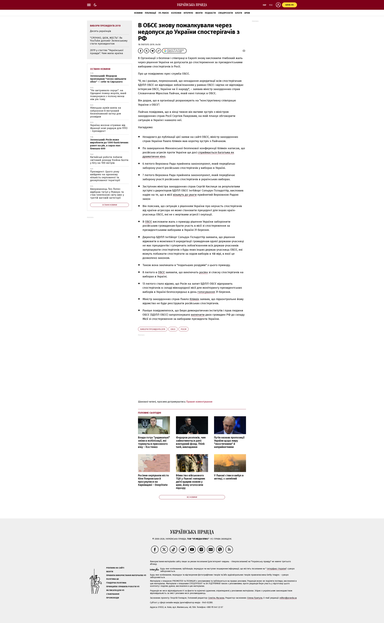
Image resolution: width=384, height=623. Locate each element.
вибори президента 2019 (152, 329)
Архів (247, 13)
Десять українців (100, 31)
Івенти (198, 13)
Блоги (238, 13)
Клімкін (194, 299)
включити (198, 314)
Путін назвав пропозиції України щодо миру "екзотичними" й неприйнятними (229, 442)
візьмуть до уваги (185, 194)
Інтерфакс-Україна (276, 568)
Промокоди (112, 598)
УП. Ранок (163, 13)
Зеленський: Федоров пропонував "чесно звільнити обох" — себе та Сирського (108, 78)
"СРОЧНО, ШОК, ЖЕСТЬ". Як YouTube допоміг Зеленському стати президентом (108, 40)
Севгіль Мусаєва (216, 598)
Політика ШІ (112, 579)
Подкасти (210, 13)
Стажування (112, 594)
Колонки (176, 13)
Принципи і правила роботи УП (122, 586)
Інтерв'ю (188, 13)
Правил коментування (199, 401)
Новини (138, 13)
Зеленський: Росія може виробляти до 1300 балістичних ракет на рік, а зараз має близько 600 (109, 144)
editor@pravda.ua (288, 598)
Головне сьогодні (149, 412)
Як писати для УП (115, 590)
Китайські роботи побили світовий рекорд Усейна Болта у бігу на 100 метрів (109, 159)
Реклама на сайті (115, 568)
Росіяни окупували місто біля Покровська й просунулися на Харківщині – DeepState (153, 480)
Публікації (150, 13)
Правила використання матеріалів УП (126, 575)
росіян (203, 272)
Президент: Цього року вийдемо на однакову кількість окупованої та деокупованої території (105, 176)
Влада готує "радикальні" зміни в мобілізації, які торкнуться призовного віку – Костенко (154, 442)
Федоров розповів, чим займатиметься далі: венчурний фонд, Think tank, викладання (191, 442)
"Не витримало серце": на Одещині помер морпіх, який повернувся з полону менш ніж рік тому (108, 95)
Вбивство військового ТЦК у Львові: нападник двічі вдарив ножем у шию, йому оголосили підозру (190, 482)
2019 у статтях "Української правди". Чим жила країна (106, 52)
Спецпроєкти (225, 13)
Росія (183, 329)
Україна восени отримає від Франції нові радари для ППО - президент (109, 128)
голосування (206, 292)
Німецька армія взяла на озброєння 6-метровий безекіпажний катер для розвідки (105, 112)
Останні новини (100, 69)
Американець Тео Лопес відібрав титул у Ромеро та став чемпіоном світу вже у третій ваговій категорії (107, 193)
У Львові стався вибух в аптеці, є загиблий (229, 477)
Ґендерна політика (116, 583)
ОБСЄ (148, 221)
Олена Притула (254, 598)
